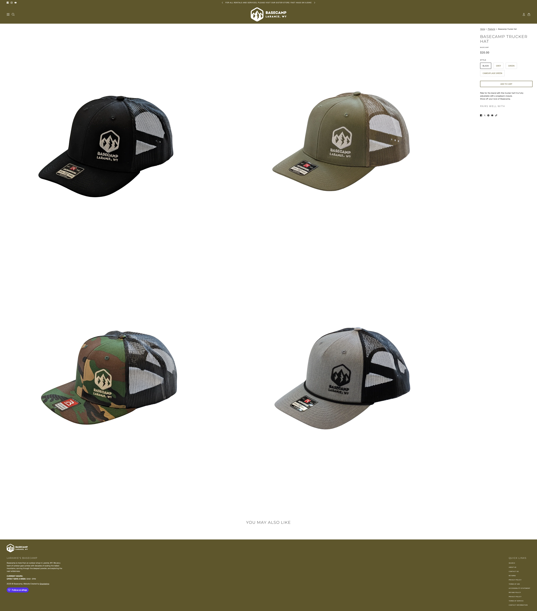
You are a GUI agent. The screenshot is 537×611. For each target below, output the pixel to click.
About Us (512, 567)
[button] (496, 115)
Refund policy (515, 592)
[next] (315, 2)
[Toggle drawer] (8, 14)
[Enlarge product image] (118, 142)
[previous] (222, 2)
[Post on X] (484, 115)
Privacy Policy (515, 580)
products (491, 29)
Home (482, 29)
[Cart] (528, 14)
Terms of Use (514, 584)
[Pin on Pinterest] (488, 115)
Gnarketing (44, 584)
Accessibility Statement (519, 588)
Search (512, 563)
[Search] (13, 14)
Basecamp (484, 47)
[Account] (523, 14)
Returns (512, 575)
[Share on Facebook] (481, 115)
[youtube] (15, 2)
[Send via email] (492, 115)
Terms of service (516, 601)
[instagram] (11, 2)
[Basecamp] (268, 14)
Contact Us (514, 571)
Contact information (518, 605)
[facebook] (7, 2)
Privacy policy (515, 596)
